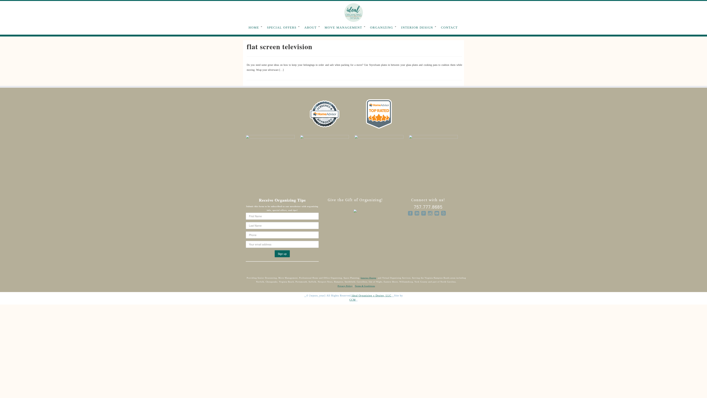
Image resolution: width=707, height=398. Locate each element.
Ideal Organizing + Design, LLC (371, 296)
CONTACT (449, 27)
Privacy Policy (345, 286)
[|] (353, 12)
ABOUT (311, 27)
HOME (254, 27)
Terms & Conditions (365, 286)
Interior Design (368, 278)
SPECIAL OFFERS (282, 27)
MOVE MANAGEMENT (344, 27)
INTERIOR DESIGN (417, 27)
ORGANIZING (382, 27)
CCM (352, 300)
